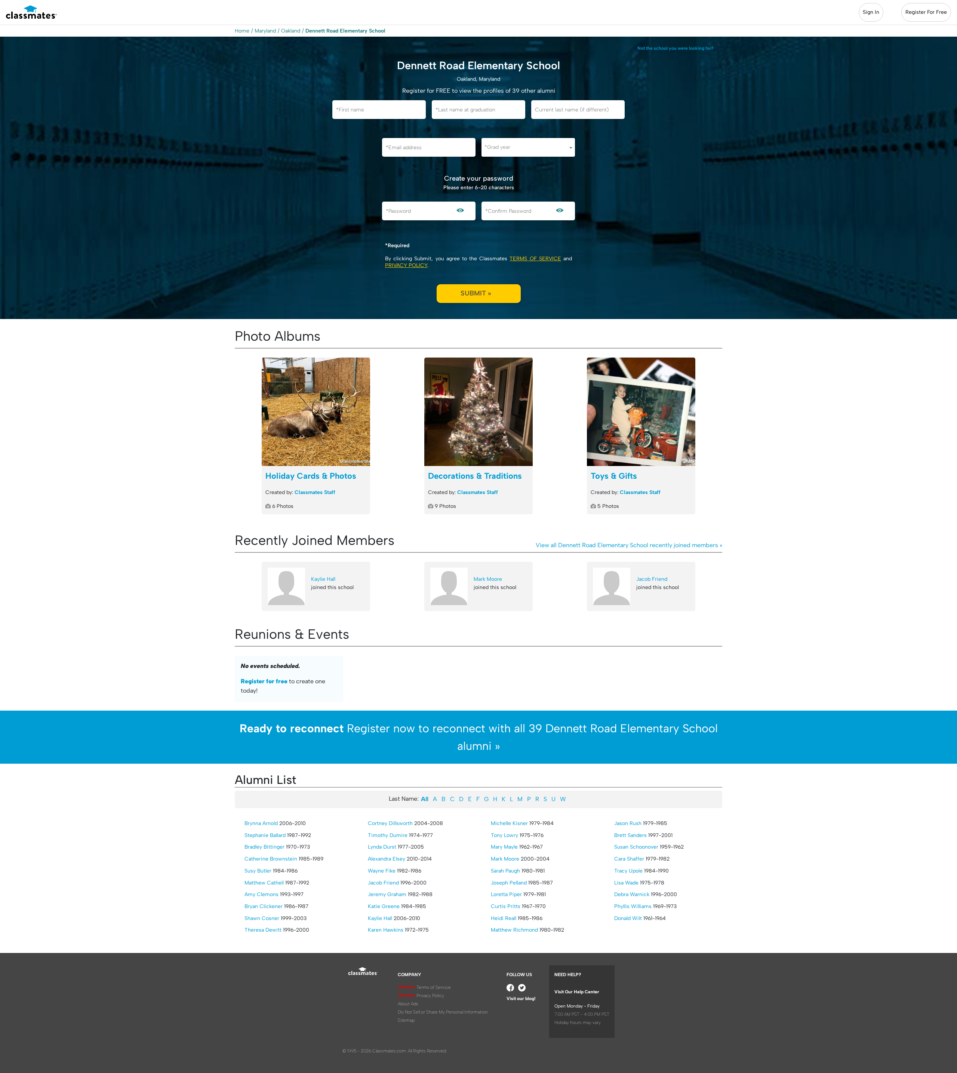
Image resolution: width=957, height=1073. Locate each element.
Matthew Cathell (264, 883)
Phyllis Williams (633, 906)
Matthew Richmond (514, 930)
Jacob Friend (651, 579)
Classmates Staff (315, 492)
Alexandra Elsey (386, 859)
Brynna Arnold (261, 823)
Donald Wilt (628, 918)
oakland (290, 31)
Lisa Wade (626, 883)
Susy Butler (257, 871)
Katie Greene (384, 906)
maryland (265, 31)
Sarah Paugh (505, 871)
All (424, 799)
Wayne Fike (382, 871)
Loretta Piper (506, 894)
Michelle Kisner (509, 823)
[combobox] (528, 147)
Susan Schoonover (636, 847)
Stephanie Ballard (265, 835)
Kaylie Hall (323, 579)
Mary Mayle (504, 847)
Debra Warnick (631, 894)
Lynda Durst (382, 847)
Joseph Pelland (509, 883)
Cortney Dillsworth (390, 823)
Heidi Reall (503, 918)
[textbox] (528, 147)
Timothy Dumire (387, 835)
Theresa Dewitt (262, 930)
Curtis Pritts (505, 906)
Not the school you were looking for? (675, 48)
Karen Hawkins (385, 930)
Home (242, 31)
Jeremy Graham (387, 894)
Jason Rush (627, 823)
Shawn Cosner (261, 918)
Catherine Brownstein (270, 859)
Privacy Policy (406, 265)
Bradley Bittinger (264, 847)
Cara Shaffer (629, 859)
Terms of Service (535, 258)
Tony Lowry (504, 835)
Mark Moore (488, 579)
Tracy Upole (628, 871)
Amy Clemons (261, 894)
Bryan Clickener (263, 906)
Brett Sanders (630, 835)
